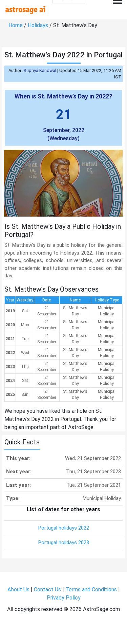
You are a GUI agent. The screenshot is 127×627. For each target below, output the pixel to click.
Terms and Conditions (91, 589)
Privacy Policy (64, 597)
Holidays (38, 25)
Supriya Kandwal (39, 70)
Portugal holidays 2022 (63, 528)
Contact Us (47, 589)
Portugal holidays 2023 (63, 542)
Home (15, 25)
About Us (18, 589)
